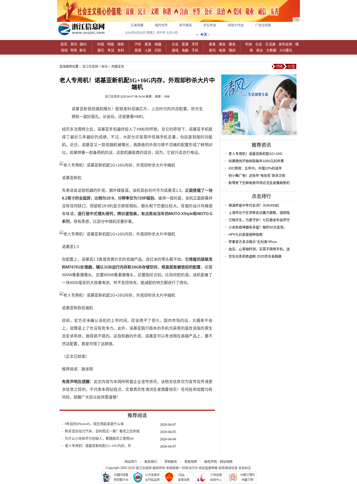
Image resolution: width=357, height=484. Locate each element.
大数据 (271, 50)
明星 (110, 44)
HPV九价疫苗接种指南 (246, 234)
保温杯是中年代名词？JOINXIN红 (254, 205)
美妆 (222, 44)
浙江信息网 (90, 66)
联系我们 (150, 461)
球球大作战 (236, 25)
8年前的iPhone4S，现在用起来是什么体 (94, 424)
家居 (138, 50)
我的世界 (161, 25)
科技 (100, 44)
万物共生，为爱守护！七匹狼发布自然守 (259, 220)
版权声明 (210, 461)
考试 (110, 50)
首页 (63, 44)
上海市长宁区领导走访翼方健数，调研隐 (259, 213)
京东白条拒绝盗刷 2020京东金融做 (255, 256)
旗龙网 (87, 369)
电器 (157, 44)
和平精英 (185, 25)
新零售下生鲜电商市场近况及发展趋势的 (259, 183)
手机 (195, 50)
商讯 (212, 50)
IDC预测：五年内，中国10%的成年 (255, 168)
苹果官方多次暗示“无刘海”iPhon (253, 242)
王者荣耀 (137, 25)
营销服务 (170, 461)
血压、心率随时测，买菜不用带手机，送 (259, 249)
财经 (64, 50)
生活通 (270, 44)
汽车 (138, 44)
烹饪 (195, 44)
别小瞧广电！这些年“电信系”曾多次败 (257, 175)
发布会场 (285, 44)
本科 (120, 50)
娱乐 (100, 50)
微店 (232, 50)
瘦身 (232, 44)
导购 (73, 50)
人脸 (147, 50)
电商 (222, 50)
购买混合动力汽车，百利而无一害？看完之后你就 (102, 431)
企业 (175, 44)
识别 (157, 50)
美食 (212, 44)
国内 (83, 44)
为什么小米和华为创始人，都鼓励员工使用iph (99, 438)
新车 (82, 50)
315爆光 (286, 50)
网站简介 (131, 461)
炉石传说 (210, 25)
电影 (120, 44)
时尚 (248, 44)
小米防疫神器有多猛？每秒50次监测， (258, 227)
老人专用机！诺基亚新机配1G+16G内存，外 (98, 446)
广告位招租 (263, 25)
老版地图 (190, 461)
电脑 (185, 50)
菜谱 (185, 44)
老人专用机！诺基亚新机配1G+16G (255, 154)
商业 (259, 50)
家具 (147, 44)
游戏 (175, 50)
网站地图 (226, 461)
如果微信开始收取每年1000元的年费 (256, 161)
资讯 (73, 44)
